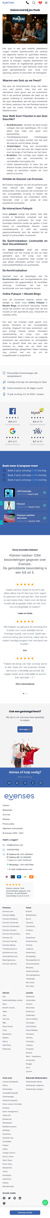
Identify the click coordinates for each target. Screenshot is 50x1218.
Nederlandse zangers (34, 1089)
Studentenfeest (32, 971)
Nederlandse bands (34, 1082)
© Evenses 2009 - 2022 (13, 833)
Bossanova (7, 1034)
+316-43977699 (26, 864)
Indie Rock (7, 1045)
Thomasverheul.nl (10, 949)
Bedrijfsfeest (31, 915)
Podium (5, 1145)
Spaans (5, 1038)
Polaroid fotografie (10, 1100)
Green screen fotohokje (12, 1104)
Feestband (7, 1175)
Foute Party (7, 1164)
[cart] (40, 3)
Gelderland (30, 1015)
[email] (9, 783)
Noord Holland (32, 1019)
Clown (5, 1085)
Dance (5, 1041)
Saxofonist (7, 1179)
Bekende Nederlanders (36, 1078)
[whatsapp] (17, 783)
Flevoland (30, 1034)
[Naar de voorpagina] (8, 2)
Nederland (30, 996)
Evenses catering (9, 964)
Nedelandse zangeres (35, 1085)
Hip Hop (6, 1019)
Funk (5, 1030)
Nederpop (7, 1049)
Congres (29, 930)
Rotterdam (30, 1008)
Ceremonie (30, 926)
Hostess (6, 1108)
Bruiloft (29, 911)
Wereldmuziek (8, 1186)
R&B (4, 1023)
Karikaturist (7, 1119)
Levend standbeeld (10, 1082)
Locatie (29, 993)
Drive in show (8, 1157)
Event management (10, 1111)
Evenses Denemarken (11, 934)
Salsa (5, 1011)
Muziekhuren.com (10, 952)
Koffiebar (6, 1130)
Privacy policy (8, 824)
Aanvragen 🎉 (25, 729)
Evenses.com (8, 911)
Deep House (8, 1026)
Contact (6, 805)
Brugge (29, 1064)
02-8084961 (25, 857)
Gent (28, 1068)
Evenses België (9, 915)
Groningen (30, 1023)
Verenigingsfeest (33, 975)
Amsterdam (30, 1000)
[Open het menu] (46, 3)
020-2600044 (26, 854)
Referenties (7, 810)
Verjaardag (30, 979)
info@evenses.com (24, 869)
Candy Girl (7, 1115)
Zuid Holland (31, 1026)
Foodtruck (7, 1134)
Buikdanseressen (9, 1127)
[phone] (25, 783)
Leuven (29, 1071)
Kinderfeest (30, 952)
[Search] (34, 2)
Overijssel (30, 1041)
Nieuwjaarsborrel (33, 960)
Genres (6, 993)
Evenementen (31, 941)
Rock (4, 1004)
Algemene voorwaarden (13, 828)
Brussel (29, 1053)
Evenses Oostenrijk (10, 923)
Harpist (5, 1183)
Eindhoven (30, 1011)
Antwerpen (30, 1060)
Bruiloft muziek (8, 1008)
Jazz (4, 1015)
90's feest (30, 986)
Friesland (29, 1049)
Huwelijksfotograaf (10, 1093)
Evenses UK (7, 938)
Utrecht (29, 1004)
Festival (29, 945)
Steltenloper (7, 1089)
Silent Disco (7, 1160)
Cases (5, 1149)
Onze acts (7, 1078)
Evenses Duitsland (10, 919)
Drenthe (29, 1038)
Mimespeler (7, 1123)
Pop (4, 996)
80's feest (30, 982)
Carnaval (29, 923)
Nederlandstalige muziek (12, 1000)
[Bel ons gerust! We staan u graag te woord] (27, 3)
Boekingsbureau (9, 960)
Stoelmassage (8, 1097)
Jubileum (29, 949)
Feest (28, 907)
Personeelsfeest (32, 964)
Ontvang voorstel (25, 1212)
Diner (28, 934)
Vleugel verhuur (9, 1153)
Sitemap (6, 819)
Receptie (29, 967)
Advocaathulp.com (10, 956)
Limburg (29, 1045)
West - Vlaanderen (33, 1056)
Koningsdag (30, 956)
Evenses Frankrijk (10, 941)
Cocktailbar (7, 1141)
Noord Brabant (32, 1030)
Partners (7, 907)
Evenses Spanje (9, 945)
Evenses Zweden (9, 930)
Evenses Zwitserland (11, 926)
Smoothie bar (8, 1138)
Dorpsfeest (30, 938)
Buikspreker (7, 1168)
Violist (5, 1171)
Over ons (6, 814)
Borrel (28, 919)
